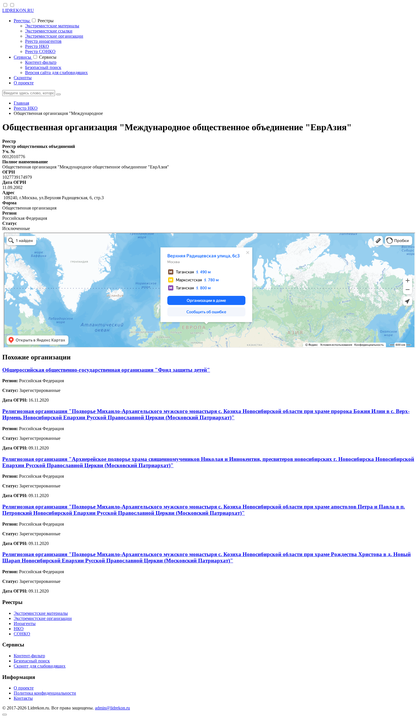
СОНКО (22, 633)
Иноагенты (25, 623)
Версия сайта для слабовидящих (56, 72)
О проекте (24, 82)
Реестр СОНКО (40, 51)
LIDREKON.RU (18, 10)
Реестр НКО (37, 46)
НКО (19, 628)
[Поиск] (58, 94)
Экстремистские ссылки (48, 31)
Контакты (23, 698)
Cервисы (23, 57)
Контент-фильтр (40, 62)
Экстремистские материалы (52, 25)
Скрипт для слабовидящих (40, 666)
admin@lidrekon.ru (112, 707)
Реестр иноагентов (43, 41)
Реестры (22, 20)
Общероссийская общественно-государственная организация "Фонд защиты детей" (106, 370)
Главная (21, 103)
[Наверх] (4, 714)
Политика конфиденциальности (45, 693)
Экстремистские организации (54, 36)
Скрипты (23, 77)
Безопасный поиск (43, 67)
